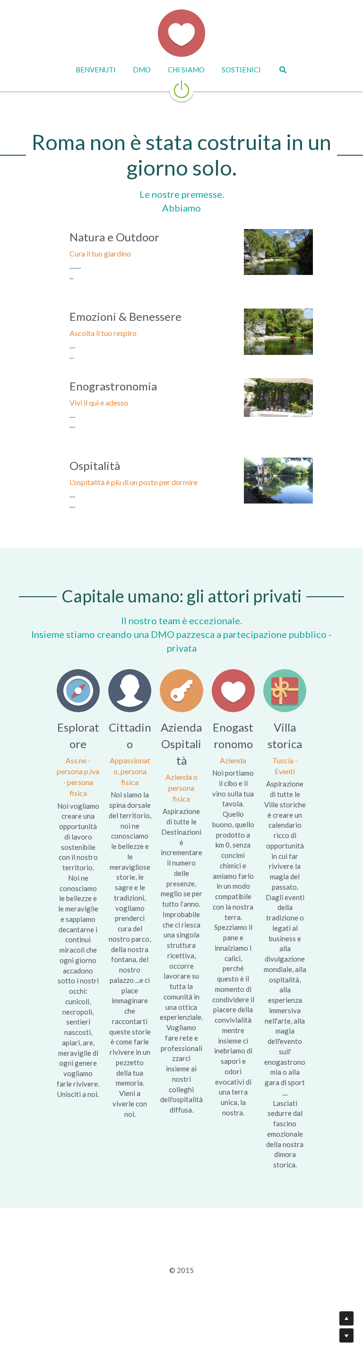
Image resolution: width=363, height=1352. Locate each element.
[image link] (181, 88)
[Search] (283, 69)
